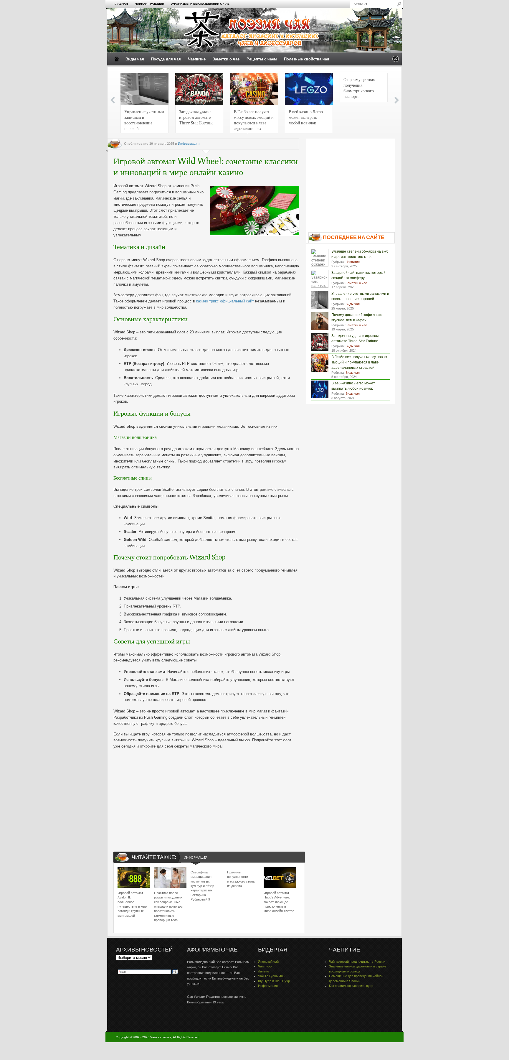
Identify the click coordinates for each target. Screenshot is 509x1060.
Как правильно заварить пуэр (351, 985)
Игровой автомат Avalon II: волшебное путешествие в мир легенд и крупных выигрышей (132, 904)
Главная (121, 3)
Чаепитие (197, 59)
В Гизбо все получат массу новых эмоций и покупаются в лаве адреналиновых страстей (254, 121)
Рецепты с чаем (262, 59)
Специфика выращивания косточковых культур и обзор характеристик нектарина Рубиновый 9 (202, 885)
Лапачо (263, 971)
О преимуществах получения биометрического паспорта (359, 88)
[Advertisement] (206, 795)
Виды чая (134, 59)
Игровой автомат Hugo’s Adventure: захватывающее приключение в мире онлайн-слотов (279, 902)
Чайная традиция (149, 3)
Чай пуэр (265, 966)
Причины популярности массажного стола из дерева (240, 879)
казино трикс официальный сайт (225, 301)
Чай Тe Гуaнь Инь (271, 976)
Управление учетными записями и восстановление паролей (144, 120)
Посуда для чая (166, 59)
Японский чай (268, 961)
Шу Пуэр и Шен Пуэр (274, 981)
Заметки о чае (226, 59)
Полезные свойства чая (306, 59)
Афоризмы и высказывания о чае (200, 3)
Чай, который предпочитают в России (357, 961)
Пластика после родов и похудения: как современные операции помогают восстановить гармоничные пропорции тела (169, 906)
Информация (188, 143)
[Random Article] (395, 60)
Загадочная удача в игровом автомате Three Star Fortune (196, 117)
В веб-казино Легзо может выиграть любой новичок (306, 117)
